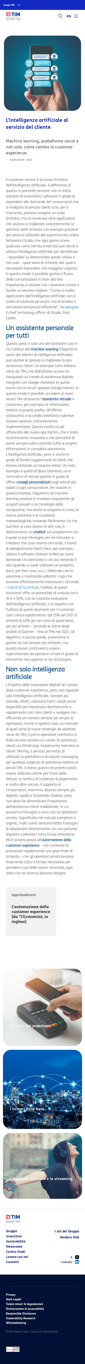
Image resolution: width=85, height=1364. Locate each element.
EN (69, 16)
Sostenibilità (16, 1241)
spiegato (71, 307)
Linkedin (66, 1262)
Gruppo (11, 1231)
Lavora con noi (17, 1257)
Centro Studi (15, 1252)
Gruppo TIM (9, 5)
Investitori (14, 1236)
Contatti (12, 1262)
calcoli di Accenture (23, 587)
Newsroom (14, 1246)
